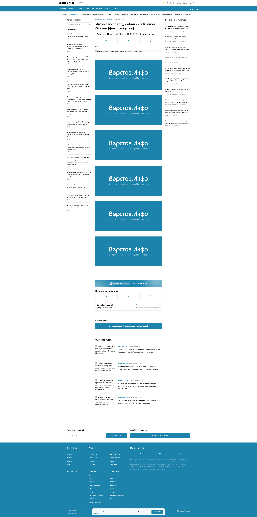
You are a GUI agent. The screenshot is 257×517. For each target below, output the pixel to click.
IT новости (109, 14)
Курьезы (188, 14)
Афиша (99, 9)
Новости (71, 9)
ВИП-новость (63, 14)
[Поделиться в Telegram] (129, 40)
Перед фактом (74, 14)
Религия (91, 499)
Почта (112, 499)
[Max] (180, 453)
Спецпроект (144, 14)
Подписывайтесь (121, 283)
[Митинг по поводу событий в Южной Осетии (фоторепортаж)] (128, 75)
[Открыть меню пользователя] (191, 9)
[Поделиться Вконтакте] (106, 40)
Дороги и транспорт (95, 502)
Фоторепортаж (155, 14)
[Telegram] (160, 453)
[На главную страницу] (66, 3)
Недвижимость (167, 14)
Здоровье (113, 475)
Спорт (117, 14)
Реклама (90, 9)
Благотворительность (117, 495)
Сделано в (71, 513)
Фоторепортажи (111, 9)
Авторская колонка (116, 492)
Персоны (113, 481)
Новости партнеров (95, 485)
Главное (62, 9)
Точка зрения (178, 14)
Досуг (90, 478)
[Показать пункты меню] (197, 14)
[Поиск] (197, 9)
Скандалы (92, 492)
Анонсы (91, 481)
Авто (90, 488)
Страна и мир (86, 14)
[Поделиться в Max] (151, 40)
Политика (125, 14)
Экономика (134, 14)
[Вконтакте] (140, 453)
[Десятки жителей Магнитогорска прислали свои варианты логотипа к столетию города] (105, 402)
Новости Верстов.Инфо (96, 495)
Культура (113, 485)
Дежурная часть (98, 14)
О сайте (81, 9)
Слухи (112, 478)
